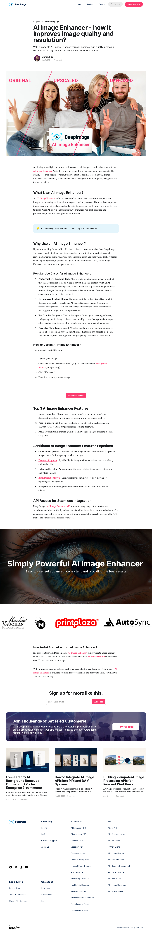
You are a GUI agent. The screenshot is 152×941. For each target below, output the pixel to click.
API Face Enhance (116, 872)
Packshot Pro (77, 840)
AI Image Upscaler (79, 891)
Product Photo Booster (81, 866)
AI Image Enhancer (42, 170)
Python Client (114, 847)
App (79, 4)
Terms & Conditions (17, 894)
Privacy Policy (15, 888)
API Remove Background (119, 866)
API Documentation (116, 834)
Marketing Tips (52, 22)
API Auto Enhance (116, 859)
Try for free (126, 726)
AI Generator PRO (78, 834)
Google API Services (18, 901)
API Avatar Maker (115, 891)
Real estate (46, 888)
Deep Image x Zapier (80, 904)
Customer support (49, 840)
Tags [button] (101, 4)
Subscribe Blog (133, 4)
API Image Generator (117, 885)
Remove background (80, 859)
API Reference (114, 840)
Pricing (90, 4)
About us (45, 847)
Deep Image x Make (79, 910)
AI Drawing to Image (80, 878)
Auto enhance (77, 872)
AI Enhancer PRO (96, 656)
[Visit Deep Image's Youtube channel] (26, 867)
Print (43, 901)
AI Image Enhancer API (58, 506)
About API (112, 828)
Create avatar (77, 847)
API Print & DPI (114, 878)
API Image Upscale (116, 853)
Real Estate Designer (80, 885)
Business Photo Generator (82, 897)
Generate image (78, 853)
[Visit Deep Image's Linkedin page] (21, 867)
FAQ (43, 834)
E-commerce (46, 894)
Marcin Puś (47, 57)
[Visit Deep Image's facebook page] (10, 867)
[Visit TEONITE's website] (14, 927)
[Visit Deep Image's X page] (15, 867)
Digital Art (38, 22)
